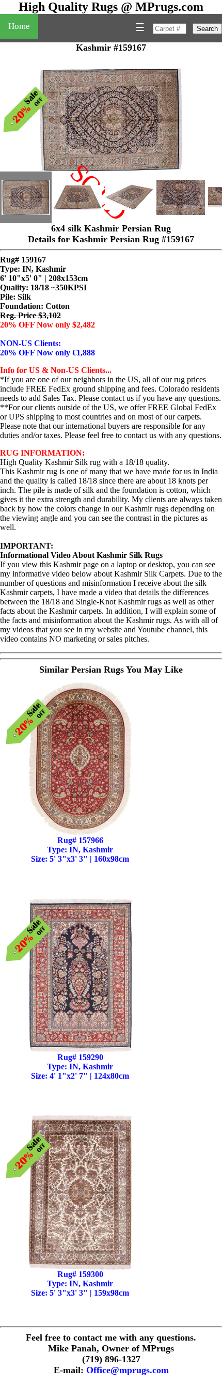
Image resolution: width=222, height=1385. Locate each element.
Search (207, 29)
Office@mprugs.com (127, 1370)
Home (19, 26)
